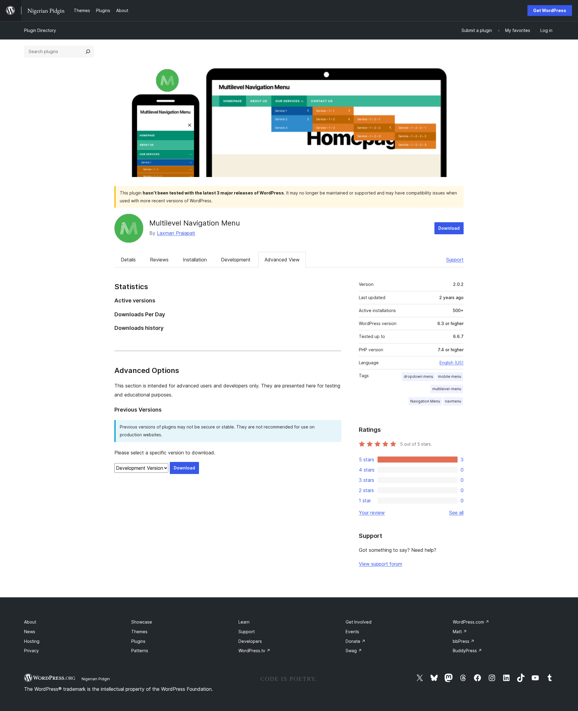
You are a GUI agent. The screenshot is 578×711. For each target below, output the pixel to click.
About (30, 621)
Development (235, 260)
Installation (195, 260)
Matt (460, 631)
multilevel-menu (446, 389)
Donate (355, 641)
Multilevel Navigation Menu (194, 223)
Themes (139, 631)
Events (352, 631)
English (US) (452, 362)
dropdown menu (418, 376)
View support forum (380, 564)
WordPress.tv (254, 650)
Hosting (31, 641)
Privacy (31, 650)
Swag (354, 650)
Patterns (139, 650)
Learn (244, 621)
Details (128, 260)
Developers (250, 641)
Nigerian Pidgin (96, 678)
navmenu (453, 401)
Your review (372, 513)
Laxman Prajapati (176, 233)
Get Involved (358, 621)
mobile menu (449, 376)
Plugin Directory (40, 30)
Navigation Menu (425, 401)
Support (455, 260)
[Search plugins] (88, 52)
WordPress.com (471, 621)
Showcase (141, 621)
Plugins (138, 641)
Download (449, 228)
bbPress (463, 641)
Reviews (159, 260)
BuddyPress (467, 650)
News (29, 631)
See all (456, 513)
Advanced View (282, 260)
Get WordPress (549, 10)
